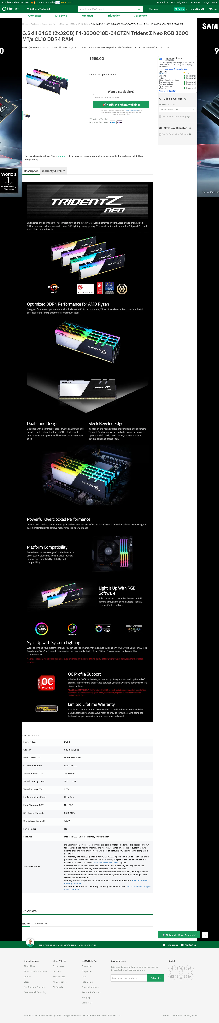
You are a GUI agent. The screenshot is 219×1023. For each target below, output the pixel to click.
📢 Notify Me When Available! (121, 104)
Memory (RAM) (67, 24)
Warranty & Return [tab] (53, 171)
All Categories (60, 981)
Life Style (61, 15)
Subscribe (156, 977)
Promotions (162, 2)
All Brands (58, 987)
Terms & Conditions (131, 110)
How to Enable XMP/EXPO (106, 862)
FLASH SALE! (67, 2)
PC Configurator (179, 2)
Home (25, 24)
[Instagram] (181, 979)
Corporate (140, 15)
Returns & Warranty (91, 992)
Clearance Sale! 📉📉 (49, 2)
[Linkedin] (190, 979)
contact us (63, 156)
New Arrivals (59, 976)
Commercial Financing (35, 992)
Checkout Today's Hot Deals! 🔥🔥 (19, 2)
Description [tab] (31, 171)
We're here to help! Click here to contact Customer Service (67, 945)
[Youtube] (172, 979)
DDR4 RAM (82, 24)
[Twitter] (181, 971)
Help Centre (87, 981)
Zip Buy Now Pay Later (35, 987)
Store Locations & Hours (35, 971)
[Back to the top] (205, 935)
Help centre (172, 945)
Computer (34, 15)
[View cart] (210, 9)
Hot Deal (57, 971)
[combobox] (110, 9)
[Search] (139, 9)
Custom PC (195, 2)
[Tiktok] (190, 971)
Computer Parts (49, 24)
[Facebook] (172, 971)
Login (193, 9)
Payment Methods (90, 987)
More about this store (167, 91)
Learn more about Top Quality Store (173, 69)
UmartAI (87, 15)
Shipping (86, 997)
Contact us (190, 945)
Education (113, 15)
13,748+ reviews (164, 74)
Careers (153, 8)
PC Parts (35, 24)
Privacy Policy (190, 1015)
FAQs (84, 976)
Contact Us (87, 1002)
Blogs (206, 2)
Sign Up (201, 9)
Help (214, 2)
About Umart (30, 966)
